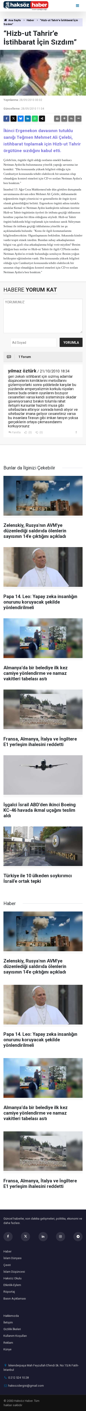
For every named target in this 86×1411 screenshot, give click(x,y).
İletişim (8, 1322)
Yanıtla (16, 432)
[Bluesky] (21, 119)
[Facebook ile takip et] (8, 1236)
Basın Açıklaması (14, 1298)
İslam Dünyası (12, 1258)
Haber (30, 20)
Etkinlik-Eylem (12, 1285)
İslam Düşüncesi (14, 1271)
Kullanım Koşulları (15, 1335)
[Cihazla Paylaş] (42, 119)
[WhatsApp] (35, 119)
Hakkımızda (11, 1315)
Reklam (8, 1342)
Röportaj (9, 1291)
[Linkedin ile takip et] (43, 1236)
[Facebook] (6, 119)
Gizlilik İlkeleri (12, 1329)
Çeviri (7, 1265)
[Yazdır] (57, 119)
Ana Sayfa (14, 20)
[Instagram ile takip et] (60, 1236)
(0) (30, 432)
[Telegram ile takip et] (78, 1236)
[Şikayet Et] (76, 432)
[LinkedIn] (28, 119)
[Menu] (78, 5)
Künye (7, 1349)
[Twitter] (14, 119)
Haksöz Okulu (12, 1278)
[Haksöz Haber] (25, 5)
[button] (64, 119)
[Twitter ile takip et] (25, 1236)
